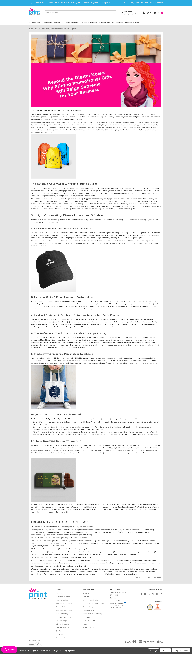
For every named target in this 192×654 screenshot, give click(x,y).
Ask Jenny (128, 11)
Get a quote (76, 3)
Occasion (59, 634)
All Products (34, 23)
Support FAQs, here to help (92, 614)
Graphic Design (72, 23)
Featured (59, 593)
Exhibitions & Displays (64, 617)
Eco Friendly (60, 631)
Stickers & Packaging (64, 610)
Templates (106, 3)
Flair (38, 640)
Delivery (86, 597)
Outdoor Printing (62, 614)
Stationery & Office (63, 597)
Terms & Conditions (90, 621)
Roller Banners (132, 23)
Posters (119, 23)
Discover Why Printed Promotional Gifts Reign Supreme (56, 110)
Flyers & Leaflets (89, 23)
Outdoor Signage (106, 23)
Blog (31, 3)
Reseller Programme (91, 3)
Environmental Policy (90, 600)
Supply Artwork (88, 610)
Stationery (58, 23)
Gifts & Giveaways (62, 624)
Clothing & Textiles (63, 627)
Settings (153, 650)
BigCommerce (41, 643)
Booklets (48, 23)
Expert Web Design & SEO (58, 3)
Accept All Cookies (181, 650)
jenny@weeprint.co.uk (132, 14)
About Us (86, 593)
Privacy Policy (88, 607)
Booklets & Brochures (64, 604)
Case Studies (40, 3)
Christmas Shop (62, 638)
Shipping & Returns (90, 627)
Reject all (165, 650)
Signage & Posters (62, 607)
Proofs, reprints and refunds (93, 604)
